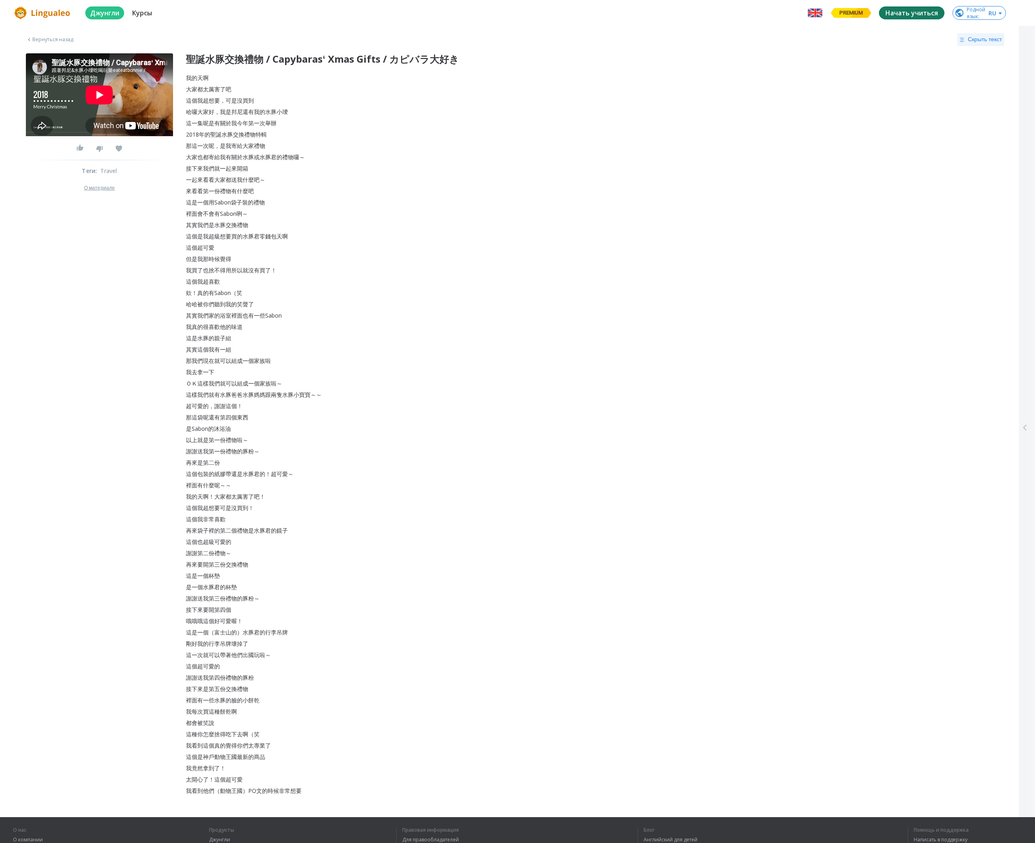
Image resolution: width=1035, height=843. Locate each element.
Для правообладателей (430, 840)
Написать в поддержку (940, 840)
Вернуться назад (53, 39)
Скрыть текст (985, 39)
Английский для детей (670, 840)
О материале (99, 188)
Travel (108, 171)
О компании (28, 840)
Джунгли (219, 840)
